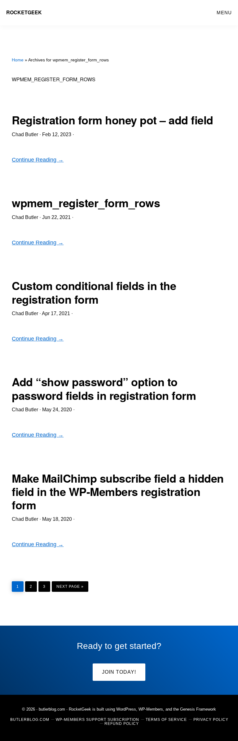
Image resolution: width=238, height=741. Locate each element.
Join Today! (119, 672)
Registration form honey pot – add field (112, 120)
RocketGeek (24, 12)
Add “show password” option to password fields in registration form (104, 388)
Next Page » (70, 585)
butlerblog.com (52, 709)
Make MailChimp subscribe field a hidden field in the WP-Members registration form (118, 491)
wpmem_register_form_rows (86, 202)
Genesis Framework (198, 709)
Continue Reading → (38, 160)
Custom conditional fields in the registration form (94, 292)
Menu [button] (224, 12)
